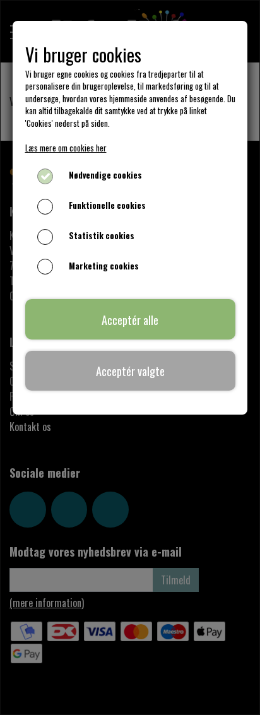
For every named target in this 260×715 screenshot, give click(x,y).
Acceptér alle (130, 319)
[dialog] (130, 357)
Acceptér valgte (130, 370)
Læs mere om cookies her (66, 147)
